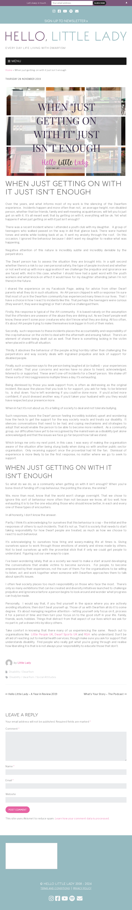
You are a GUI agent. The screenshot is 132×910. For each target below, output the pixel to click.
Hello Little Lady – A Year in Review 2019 (32, 694)
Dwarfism (28, 671)
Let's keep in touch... (37, 3)
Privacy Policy (82, 888)
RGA (87, 634)
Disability (14, 671)
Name (10, 766)
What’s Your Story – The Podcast (104, 694)
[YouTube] (65, 898)
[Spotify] (72, 898)
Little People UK (42, 634)
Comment (12, 728)
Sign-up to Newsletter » (66, 21)
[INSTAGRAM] (54, 11)
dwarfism (28, 677)
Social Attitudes (46, 677)
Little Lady (24, 662)
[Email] (79, 898)
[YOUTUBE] (65, 11)
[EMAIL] (77, 11)
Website (11, 794)
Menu (16, 61)
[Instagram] (51, 898)
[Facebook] (57, 898)
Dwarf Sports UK (65, 634)
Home (9, 70)
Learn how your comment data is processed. (82, 818)
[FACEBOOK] (59, 11)
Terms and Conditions (55, 888)
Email (10, 780)
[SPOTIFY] (71, 11)
